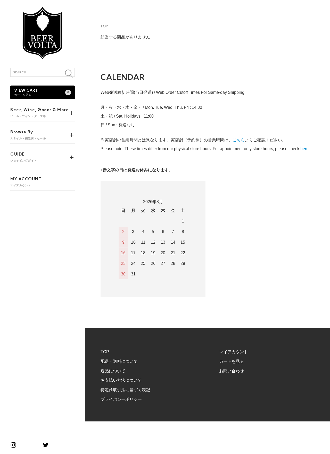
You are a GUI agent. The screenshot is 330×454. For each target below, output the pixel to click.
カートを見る (231, 361)
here (304, 149)
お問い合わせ (231, 371)
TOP (104, 26)
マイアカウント (233, 352)
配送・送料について (119, 361)
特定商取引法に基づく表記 (125, 390)
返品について (113, 371)
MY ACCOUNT (26, 181)
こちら (239, 140)
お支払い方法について (121, 380)
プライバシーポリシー (121, 399)
